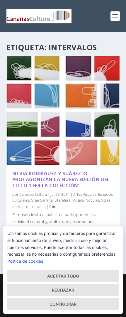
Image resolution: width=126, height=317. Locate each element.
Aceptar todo (63, 275)
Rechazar (63, 289)
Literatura (63, 200)
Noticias (92, 200)
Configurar (63, 304)
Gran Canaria (42, 200)
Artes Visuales (84, 194)
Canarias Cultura (33, 194)
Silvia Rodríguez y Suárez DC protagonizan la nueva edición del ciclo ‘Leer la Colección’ (61, 179)
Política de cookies (25, 261)
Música (78, 200)
